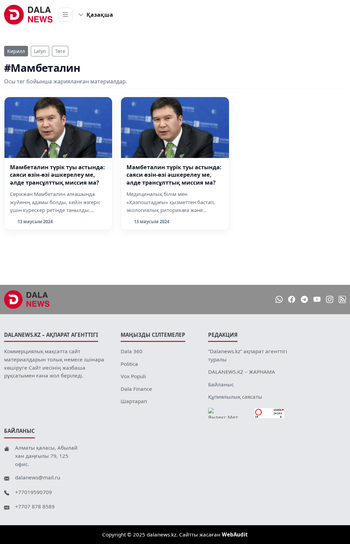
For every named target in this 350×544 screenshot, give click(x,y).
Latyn (40, 51)
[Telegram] (304, 299)
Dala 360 (132, 351)
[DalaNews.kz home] (28, 15)
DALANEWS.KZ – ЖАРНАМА (241, 371)
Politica (129, 363)
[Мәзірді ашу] (65, 15)
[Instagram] (329, 299)
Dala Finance (136, 388)
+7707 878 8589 (35, 506)
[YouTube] (317, 299)
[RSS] (342, 299)
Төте (60, 51)
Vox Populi (133, 376)
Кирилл (16, 51)
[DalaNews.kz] (27, 299)
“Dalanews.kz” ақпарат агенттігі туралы (247, 355)
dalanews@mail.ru (37, 477)
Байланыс (221, 384)
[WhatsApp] (279, 299)
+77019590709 (33, 492)
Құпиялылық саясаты (235, 396)
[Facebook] (291, 299)
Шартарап (134, 401)
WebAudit (235, 534)
